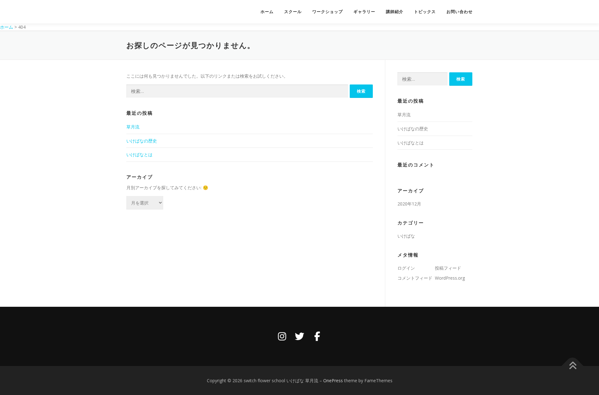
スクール (293, 11)
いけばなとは (140, 154)
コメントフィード (414, 278)
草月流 (132, 127)
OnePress (333, 380)
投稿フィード (448, 268)
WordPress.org (450, 278)
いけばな (406, 236)
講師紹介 (394, 11)
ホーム (267, 11)
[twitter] (299, 336)
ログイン (406, 268)
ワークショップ (327, 11)
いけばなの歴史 (141, 141)
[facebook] (317, 336)
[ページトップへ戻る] (573, 366)
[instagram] (282, 336)
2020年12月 (409, 204)
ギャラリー (364, 11)
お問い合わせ (459, 11)
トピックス (425, 11)
